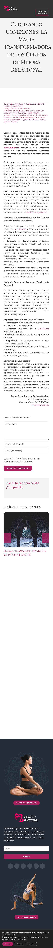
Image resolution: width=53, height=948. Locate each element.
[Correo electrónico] (42, 82)
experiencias (20, 115)
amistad (16, 111)
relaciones (15, 119)
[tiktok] (42, 866)
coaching (8, 113)
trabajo (14, 122)
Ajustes (32, 944)
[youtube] (36, 866)
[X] (15, 82)
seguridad (25, 119)
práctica (7, 119)
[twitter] (16, 866)
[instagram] (23, 866)
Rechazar (20, 944)
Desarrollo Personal (22, 108)
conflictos (17, 113)
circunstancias (37, 111)
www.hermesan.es (40, 405)
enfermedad (9, 115)
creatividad (27, 113)
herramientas (42, 115)
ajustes (23, 939)
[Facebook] (8, 82)
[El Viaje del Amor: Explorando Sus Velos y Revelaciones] (26, 513)
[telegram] (29, 866)
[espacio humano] (11, 6)
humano (7, 117)
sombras (34, 119)
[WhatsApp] (28, 82)
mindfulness (28, 117)
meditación (17, 117)
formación (30, 115)
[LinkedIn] (22, 82)
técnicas (42, 119)
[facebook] (10, 866)
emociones (20, 229)
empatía (36, 113)
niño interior (39, 117)
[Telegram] (35, 82)
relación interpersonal (36, 212)
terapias (7, 122)
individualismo (11, 148)
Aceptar (8, 944)
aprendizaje (25, 111)
